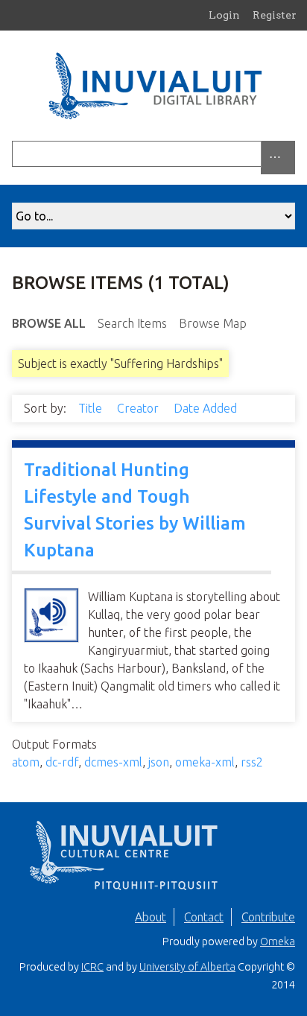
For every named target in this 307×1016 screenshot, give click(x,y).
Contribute (268, 917)
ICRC (92, 967)
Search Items (132, 323)
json (158, 762)
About (150, 917)
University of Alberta (187, 967)
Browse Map (213, 323)
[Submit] (291, 154)
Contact (204, 917)
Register (275, 15)
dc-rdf (61, 762)
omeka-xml (205, 762)
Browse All (49, 323)
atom (25, 762)
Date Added (207, 408)
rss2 (252, 762)
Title (91, 408)
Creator (139, 408)
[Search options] (278, 157)
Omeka (277, 941)
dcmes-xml (113, 762)
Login (224, 15)
